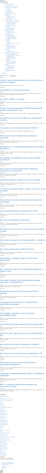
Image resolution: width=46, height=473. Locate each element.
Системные (9, 50)
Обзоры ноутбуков (10, 65)
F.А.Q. (6, 71)
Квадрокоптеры (8, 69)
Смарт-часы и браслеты (9, 45)
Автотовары (7, 14)
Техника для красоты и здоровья (11, 6)
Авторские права (5, 464)
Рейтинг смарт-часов (11, 48)
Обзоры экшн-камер (11, 27)
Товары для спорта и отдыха (10, 13)
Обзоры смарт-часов (11, 46)
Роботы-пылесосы (10, 24)
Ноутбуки (6, 64)
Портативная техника (9, 30)
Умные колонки (10, 31)
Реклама (4, 467)
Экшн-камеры (7, 26)
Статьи (3, 74)
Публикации (4, 3)
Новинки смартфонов (11, 58)
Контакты (4, 468)
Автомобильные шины (11, 18)
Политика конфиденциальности (8, 463)
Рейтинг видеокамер (11, 36)
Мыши (8, 40)
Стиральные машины (11, 23)
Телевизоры (7, 59)
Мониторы (9, 10)
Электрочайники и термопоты (13, 22)
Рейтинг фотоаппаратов (12, 38)
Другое (8, 44)
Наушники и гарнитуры (9, 29)
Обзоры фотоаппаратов (12, 37)
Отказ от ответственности (7, 462)
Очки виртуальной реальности (13, 43)
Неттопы (9, 8)
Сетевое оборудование (9, 4)
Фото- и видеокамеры (9, 35)
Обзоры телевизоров (11, 62)
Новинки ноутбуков (11, 67)
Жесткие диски (10, 12)
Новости (4, 72)
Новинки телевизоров (11, 61)
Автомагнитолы (10, 17)
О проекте (4, 466)
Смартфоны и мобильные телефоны (12, 52)
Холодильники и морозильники (13, 20)
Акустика (9, 42)
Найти (12, 76)
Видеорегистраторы (11, 16)
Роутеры (8, 5)
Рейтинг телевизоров (11, 63)
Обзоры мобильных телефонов (13, 55)
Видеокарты (9, 11)
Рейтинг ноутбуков (10, 68)
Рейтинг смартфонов (11, 57)
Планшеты (9, 33)
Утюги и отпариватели (11, 25)
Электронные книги (11, 32)
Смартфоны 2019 (10, 56)
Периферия (7, 39)
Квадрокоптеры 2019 (11, 70)
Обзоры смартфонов (11, 53)
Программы (7, 49)
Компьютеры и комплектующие (11, 7)
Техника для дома (8, 19)
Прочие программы (11, 51)
